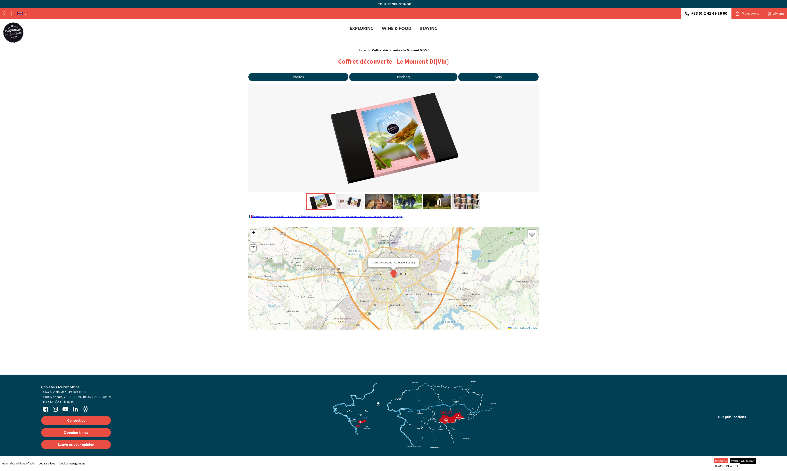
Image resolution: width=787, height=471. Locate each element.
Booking (403, 77)
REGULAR (721, 461)
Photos (298, 77)
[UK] (22, 13)
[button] (775, 13)
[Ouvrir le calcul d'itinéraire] (253, 248)
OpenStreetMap (530, 328)
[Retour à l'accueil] (13, 32)
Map (498, 77)
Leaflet (514, 328)
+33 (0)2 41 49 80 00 (709, 13)
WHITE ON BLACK (743, 461)
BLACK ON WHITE (727, 466)
